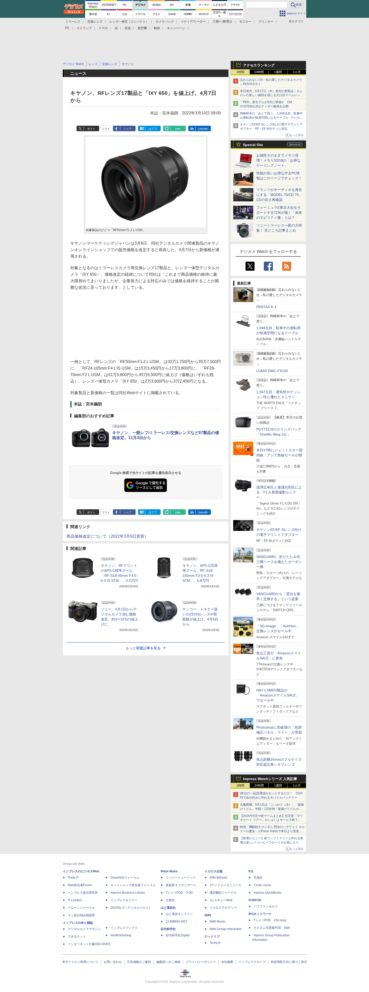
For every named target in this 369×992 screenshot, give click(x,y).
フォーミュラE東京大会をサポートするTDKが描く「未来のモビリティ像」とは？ (279, 212)
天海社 (258, 877)
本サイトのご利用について (80, 962)
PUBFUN (255, 900)
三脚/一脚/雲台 (222, 21)
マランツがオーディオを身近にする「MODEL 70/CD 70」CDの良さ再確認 (279, 195)
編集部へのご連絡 (168, 962)
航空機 (142, 28)
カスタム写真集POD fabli (272, 928)
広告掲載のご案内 (139, 962)
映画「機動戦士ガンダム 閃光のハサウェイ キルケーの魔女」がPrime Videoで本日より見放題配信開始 (272, 831)
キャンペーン (176, 28)
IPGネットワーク (260, 914)
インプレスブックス (124, 928)
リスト (106, 128)
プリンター (265, 21)
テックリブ (212, 936)
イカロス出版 (214, 871)
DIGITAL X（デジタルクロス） (131, 907)
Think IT (73, 877)
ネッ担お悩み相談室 (81, 915)
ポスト (91, 128)
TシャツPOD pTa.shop (270, 920)
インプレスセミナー (124, 900)
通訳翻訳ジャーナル (223, 892)
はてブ (153, 128)
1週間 (278, 72)
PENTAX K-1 (266, 307)
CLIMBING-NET (176, 921)
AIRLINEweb (218, 877)
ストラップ (84, 28)
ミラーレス (72, 21)
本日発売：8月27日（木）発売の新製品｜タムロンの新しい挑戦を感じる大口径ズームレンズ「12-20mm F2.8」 (271, 95)
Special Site (253, 145)
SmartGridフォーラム (124, 877)
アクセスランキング (259, 65)
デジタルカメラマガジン (84, 929)
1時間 (240, 72)
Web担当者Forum (80, 885)
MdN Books (217, 921)
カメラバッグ (165, 21)
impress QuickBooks (267, 892)
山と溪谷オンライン (179, 914)
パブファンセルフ (266, 906)
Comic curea (262, 885)
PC (67, 28)
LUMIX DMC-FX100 (272, 371)
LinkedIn (203, 128)
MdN (208, 915)
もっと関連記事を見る (143, 648)
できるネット (77, 936)
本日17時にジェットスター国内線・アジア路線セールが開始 (279, 455)
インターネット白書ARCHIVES (89, 944)
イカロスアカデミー (223, 907)
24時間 (259, 72)
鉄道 (128, 28)
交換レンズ (94, 21)
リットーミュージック (181, 877)
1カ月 (297, 72)
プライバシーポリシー (201, 962)
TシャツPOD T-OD (179, 892)
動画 (157, 28)
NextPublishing (120, 935)
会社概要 (227, 962)
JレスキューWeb (221, 900)
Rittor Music (169, 871)
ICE (251, 871)
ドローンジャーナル (81, 907)
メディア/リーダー (193, 21)
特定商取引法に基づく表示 (289, 962)
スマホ (103, 28)
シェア (128, 128)
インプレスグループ (252, 962)
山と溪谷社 (168, 907)
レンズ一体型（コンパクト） (129, 21)
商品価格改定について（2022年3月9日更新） (107, 536)
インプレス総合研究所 (83, 892)
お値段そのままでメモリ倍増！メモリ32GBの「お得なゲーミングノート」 (278, 160)
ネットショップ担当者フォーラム (133, 885)
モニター (245, 21)
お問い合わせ (113, 962)
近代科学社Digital (178, 935)
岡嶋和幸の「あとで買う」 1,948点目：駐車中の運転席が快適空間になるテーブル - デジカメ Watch (271, 118)
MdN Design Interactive (225, 929)
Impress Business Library (127, 892)
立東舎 (170, 900)
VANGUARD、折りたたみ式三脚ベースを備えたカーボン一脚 (279, 562)
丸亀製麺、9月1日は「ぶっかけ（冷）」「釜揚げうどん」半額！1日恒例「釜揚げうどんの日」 (272, 809)
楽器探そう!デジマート (181, 885)
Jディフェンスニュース (225, 885)
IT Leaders (75, 900)
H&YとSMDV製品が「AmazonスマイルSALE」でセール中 (277, 695)
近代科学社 (168, 929)
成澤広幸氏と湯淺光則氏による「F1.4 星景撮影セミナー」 (279, 492)
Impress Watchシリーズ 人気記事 (270, 779)
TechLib (215, 943)
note (177, 128)
